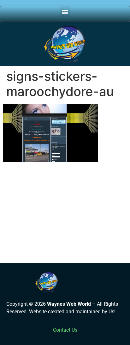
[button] (65, 11)
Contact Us (65, 330)
